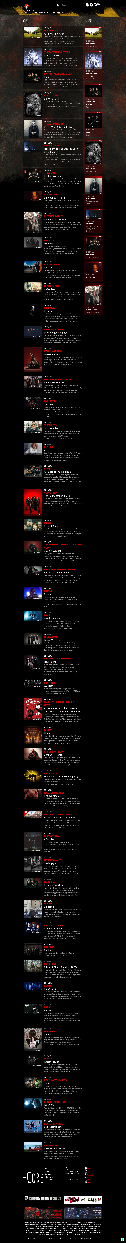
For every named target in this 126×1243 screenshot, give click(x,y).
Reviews (42, 13)
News (35, 13)
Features (60, 13)
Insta (88, 1173)
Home (27, 13)
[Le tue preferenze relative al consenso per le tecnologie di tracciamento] (122, 1239)
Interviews (51, 13)
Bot (88, 1170)
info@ (89, 1182)
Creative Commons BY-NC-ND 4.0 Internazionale (84, 1239)
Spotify (89, 1168)
